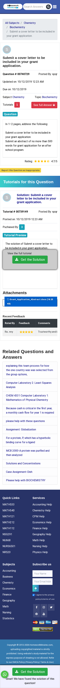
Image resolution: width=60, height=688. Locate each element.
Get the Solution (31, 260)
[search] (48, 6)
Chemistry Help (41, 510)
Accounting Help (42, 504)
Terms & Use (46, 662)
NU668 (6, 540)
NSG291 (7, 534)
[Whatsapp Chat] (4, 674)
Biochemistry (49, 97)
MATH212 (8, 522)
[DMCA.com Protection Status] (42, 629)
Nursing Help (39, 546)
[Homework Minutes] (12, 6)
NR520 (6, 552)
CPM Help (38, 516)
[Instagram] (43, 607)
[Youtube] (36, 614)
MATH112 (8, 528)
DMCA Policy (18, 662)
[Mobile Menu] (55, 6)
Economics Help (42, 522)
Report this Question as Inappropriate (21, 170)
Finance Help (40, 528)
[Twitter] (51, 607)
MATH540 (8, 510)
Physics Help (40, 552)
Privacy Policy (32, 662)
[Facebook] (36, 607)
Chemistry (18, 97)
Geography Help (41, 534)
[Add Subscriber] (35, 588)
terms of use (48, 599)
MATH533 (8, 504)
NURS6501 (8, 546)
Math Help (38, 540)
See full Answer (43, 105)
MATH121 (8, 516)
